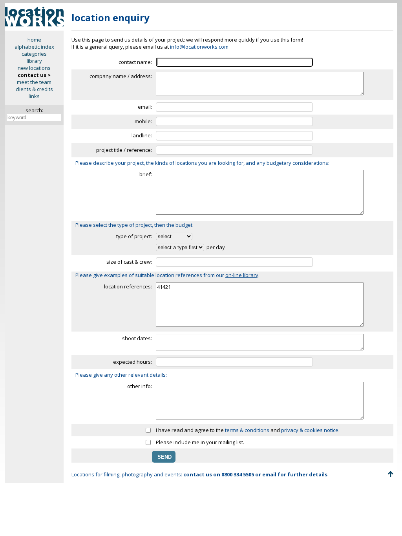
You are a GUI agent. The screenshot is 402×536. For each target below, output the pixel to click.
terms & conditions (247, 430)
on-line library (241, 275)
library (34, 60)
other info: (139, 386)
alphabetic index (34, 46)
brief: (145, 174)
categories (34, 53)
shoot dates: (137, 338)
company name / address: (121, 76)
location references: (128, 286)
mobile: (143, 121)
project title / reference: (124, 149)
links (34, 96)
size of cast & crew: (129, 261)
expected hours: (132, 361)
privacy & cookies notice (309, 430)
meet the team (34, 82)
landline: (142, 135)
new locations (34, 67)
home (34, 39)
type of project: (134, 236)
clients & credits (34, 89)
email (269, 474)
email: (145, 106)
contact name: (135, 62)
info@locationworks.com (199, 46)
